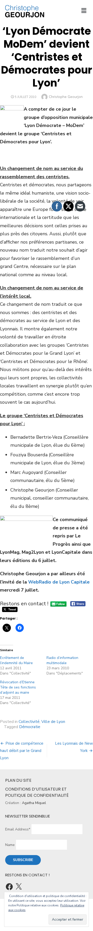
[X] (18, 887)
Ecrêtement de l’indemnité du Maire (16, 660)
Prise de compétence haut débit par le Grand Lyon (21, 751)
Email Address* (17, 829)
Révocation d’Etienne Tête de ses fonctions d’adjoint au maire (18, 687)
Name (10, 844)
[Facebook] (9, 887)
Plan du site (18, 780)
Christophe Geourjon (66, 96)
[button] (83, 11)
